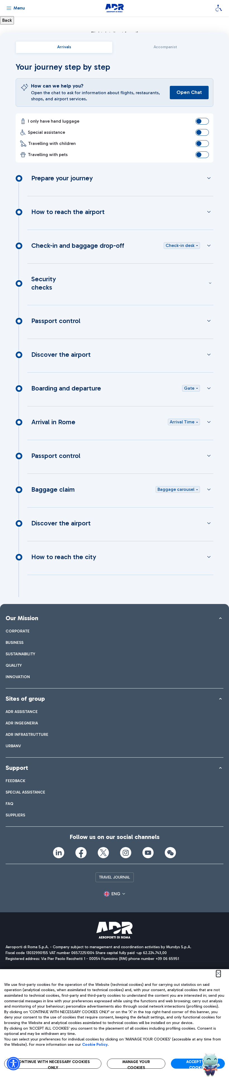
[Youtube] (148, 852)
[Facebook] (81, 852)
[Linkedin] (58, 852)
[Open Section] (208, 178)
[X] (103, 852)
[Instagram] (125, 852)
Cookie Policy (95, 1044)
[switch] (202, 121)
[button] (114, 894)
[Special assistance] (218, 8)
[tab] (64, 47)
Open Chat (189, 92)
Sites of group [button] (25, 698)
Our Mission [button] (22, 618)
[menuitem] (18, 631)
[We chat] (170, 852)
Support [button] (17, 768)
